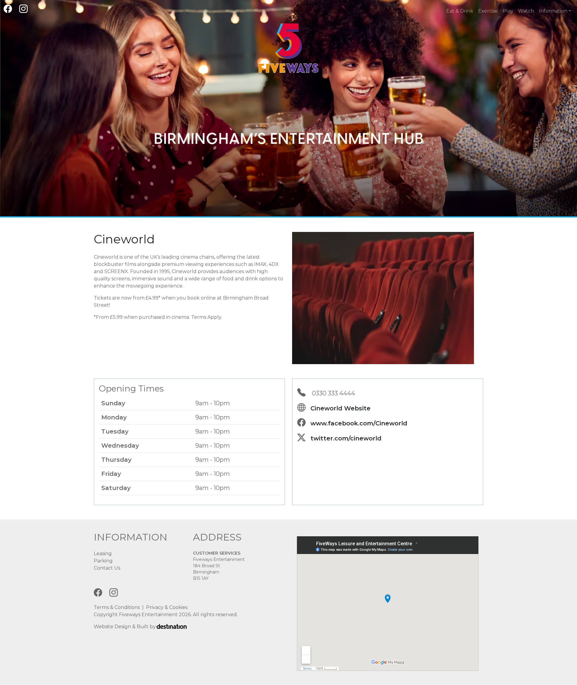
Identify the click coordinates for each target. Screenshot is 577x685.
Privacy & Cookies (167, 607)
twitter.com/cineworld (345, 438)
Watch (526, 11)
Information (553, 11)
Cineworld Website (340, 408)
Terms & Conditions (117, 607)
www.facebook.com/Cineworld (358, 423)
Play (508, 11)
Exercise (488, 11)
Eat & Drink (459, 11)
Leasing (103, 553)
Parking (103, 561)
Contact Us (107, 568)
